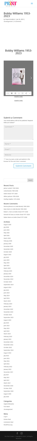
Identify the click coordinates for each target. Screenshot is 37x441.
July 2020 (6, 396)
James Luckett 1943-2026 (11, 188)
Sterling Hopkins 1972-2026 (12, 199)
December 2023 (8, 309)
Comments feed (8, 422)
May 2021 (6, 377)
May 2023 (6, 328)
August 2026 (7, 224)
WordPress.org (8, 425)
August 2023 (7, 320)
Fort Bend (7, 406)
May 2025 (6, 263)
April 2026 (6, 235)
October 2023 (8, 314)
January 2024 (7, 306)
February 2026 (8, 241)
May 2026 (6, 233)
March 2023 (7, 334)
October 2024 (8, 282)
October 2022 (8, 347)
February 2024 (8, 304)
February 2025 (8, 271)
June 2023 (6, 325)
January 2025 (7, 274)
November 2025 (8, 249)
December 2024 (8, 276)
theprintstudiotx (10, 19)
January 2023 (7, 339)
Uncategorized (8, 21)
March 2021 (7, 383)
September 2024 (8, 284)
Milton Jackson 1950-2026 (11, 196)
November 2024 (8, 279)
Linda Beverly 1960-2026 (11, 191)
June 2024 (6, 293)
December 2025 (8, 246)
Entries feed (7, 419)
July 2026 (6, 227)
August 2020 (7, 394)
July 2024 (6, 290)
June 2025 (6, 260)
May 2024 (6, 295)
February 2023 (8, 336)
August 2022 (7, 353)
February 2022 (8, 366)
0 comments (17, 21)
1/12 (7, 93)
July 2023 (6, 323)
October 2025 (8, 252)
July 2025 (6, 257)
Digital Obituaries (9, 404)
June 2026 (6, 230)
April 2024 (6, 298)
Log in (5, 416)
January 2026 (7, 243)
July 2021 (6, 375)
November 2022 (8, 345)
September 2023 (8, 317)
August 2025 (7, 254)
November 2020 (8, 386)
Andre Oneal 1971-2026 (10, 193)
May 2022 (6, 361)
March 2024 (7, 301)
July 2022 (6, 355)
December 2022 (8, 342)
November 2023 (8, 312)
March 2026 (7, 238)
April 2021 (6, 380)
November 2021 (8, 372)
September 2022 (8, 350)
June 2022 (6, 358)
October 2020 (8, 388)
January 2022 (7, 369)
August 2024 (7, 287)
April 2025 (6, 265)
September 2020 (8, 391)
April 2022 (6, 364)
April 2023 (6, 331)
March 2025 (7, 268)
